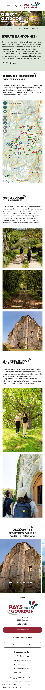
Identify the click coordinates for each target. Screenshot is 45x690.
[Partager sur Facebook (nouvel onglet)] (3, 63)
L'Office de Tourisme (22, 661)
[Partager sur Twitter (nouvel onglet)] (7, 63)
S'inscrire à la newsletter (22, 645)
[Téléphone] (16, 5)
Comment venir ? (21, 669)
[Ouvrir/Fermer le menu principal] (8, 5)
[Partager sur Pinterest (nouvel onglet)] (11, 63)
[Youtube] (28, 656)
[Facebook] (17, 656)
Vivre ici (17, 673)
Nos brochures (20, 665)
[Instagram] (21, 656)
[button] (31, 5)
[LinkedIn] (24, 656)
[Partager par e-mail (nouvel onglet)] (14, 63)
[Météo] (21, 5)
